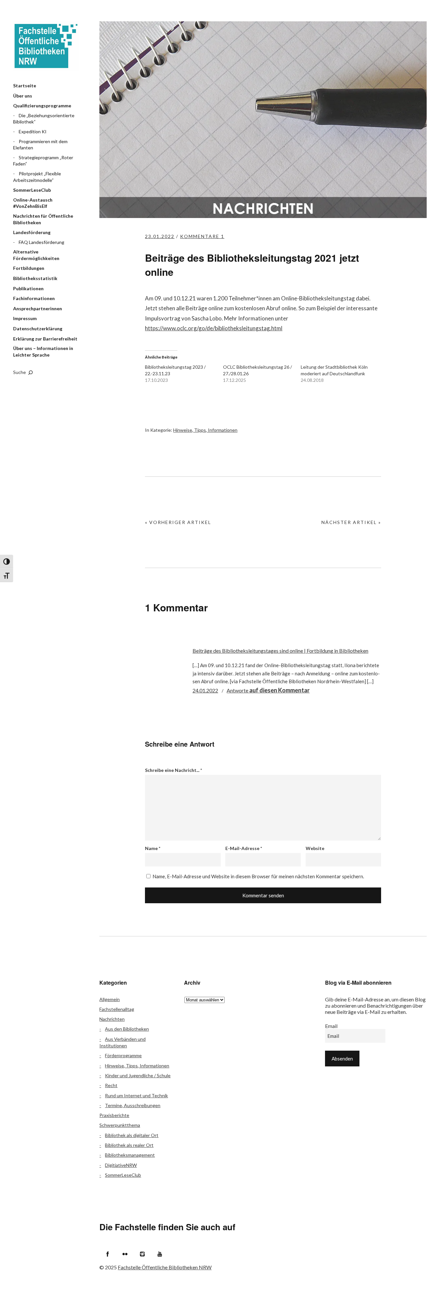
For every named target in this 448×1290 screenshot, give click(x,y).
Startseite (24, 85)
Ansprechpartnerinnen (37, 308)
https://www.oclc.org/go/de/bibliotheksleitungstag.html (213, 328)
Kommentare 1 (202, 236)
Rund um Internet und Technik (136, 1095)
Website (315, 848)
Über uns (22, 95)
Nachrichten (112, 1019)
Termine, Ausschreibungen (132, 1105)
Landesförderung (32, 232)
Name (152, 848)
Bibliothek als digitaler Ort (131, 1135)
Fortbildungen (28, 268)
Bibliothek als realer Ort (129, 1145)
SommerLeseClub (32, 190)
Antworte (268, 690)
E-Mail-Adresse (243, 848)
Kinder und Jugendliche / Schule (138, 1075)
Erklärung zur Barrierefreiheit (45, 338)
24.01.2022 (205, 690)
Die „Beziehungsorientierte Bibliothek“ (43, 119)
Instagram (142, 1254)
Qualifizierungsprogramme (42, 105)
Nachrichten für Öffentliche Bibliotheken (43, 219)
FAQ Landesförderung (41, 242)
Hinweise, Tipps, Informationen (205, 430)
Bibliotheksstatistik (35, 278)
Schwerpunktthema (119, 1125)
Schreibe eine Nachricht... (173, 770)
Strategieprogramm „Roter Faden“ (43, 161)
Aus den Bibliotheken (127, 1029)
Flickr (125, 1254)
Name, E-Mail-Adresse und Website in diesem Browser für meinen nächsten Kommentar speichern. (258, 876)
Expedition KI (33, 131)
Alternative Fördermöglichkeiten (36, 255)
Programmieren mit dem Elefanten (40, 145)
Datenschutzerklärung (37, 328)
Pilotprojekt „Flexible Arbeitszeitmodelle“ (37, 177)
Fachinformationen (34, 298)
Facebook (107, 1254)
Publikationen (28, 288)
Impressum (25, 318)
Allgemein (109, 999)
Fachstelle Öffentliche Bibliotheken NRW (46, 46)
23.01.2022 (159, 236)
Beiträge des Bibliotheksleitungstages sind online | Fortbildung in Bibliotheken (280, 650)
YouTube (160, 1254)
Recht (111, 1085)
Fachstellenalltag (116, 1009)
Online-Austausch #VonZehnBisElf (32, 203)
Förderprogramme (123, 1055)
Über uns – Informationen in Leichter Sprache (43, 351)
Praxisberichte (114, 1115)
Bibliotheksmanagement (130, 1155)
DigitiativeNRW (121, 1165)
